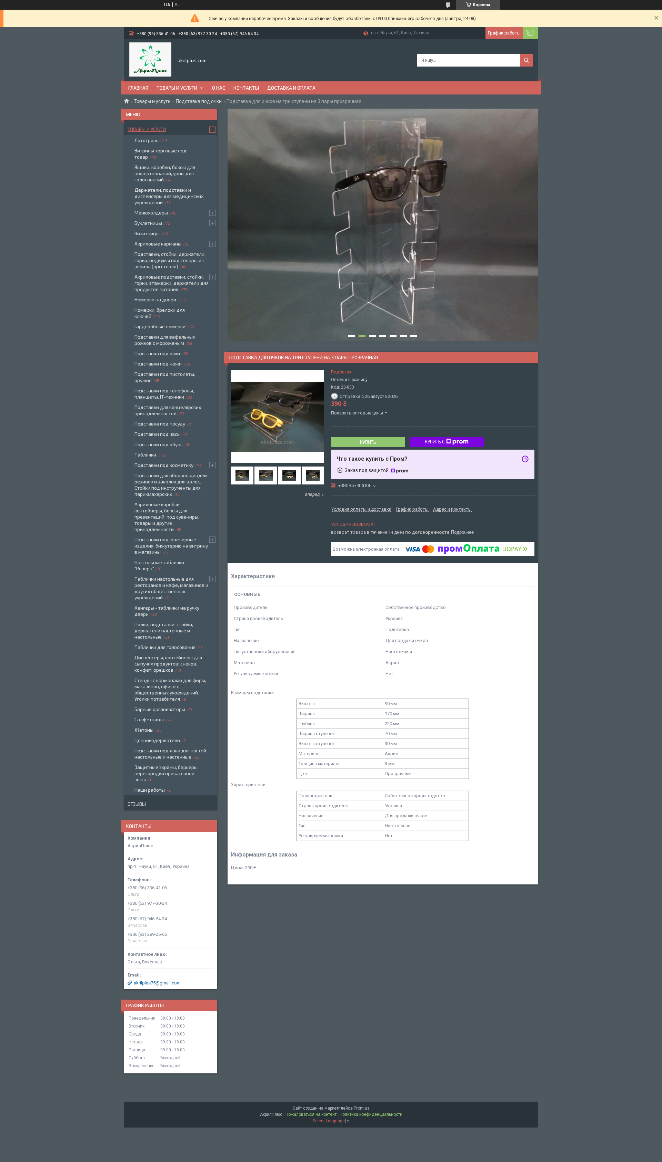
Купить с (434, 441)
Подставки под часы (157, 434)
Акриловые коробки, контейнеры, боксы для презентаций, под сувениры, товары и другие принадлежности (166, 516)
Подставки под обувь (158, 444)
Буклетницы (148, 223)
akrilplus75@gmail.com (157, 982)
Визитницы (147, 233)
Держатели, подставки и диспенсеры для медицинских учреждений (168, 196)
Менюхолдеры (151, 213)
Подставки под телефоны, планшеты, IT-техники (164, 394)
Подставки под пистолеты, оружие (164, 377)
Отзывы (137, 804)
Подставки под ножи (158, 364)
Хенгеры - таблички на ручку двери (166, 611)
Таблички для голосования (164, 647)
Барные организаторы (159, 709)
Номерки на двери (155, 299)
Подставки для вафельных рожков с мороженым (164, 340)
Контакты (246, 88)
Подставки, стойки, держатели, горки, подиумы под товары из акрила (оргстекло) (169, 260)
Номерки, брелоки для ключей (159, 313)
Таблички (145, 455)
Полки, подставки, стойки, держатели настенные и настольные (163, 630)
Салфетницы (149, 719)
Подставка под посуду (159, 424)
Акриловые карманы (157, 244)
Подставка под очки (199, 101)
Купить (368, 442)
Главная (138, 88)
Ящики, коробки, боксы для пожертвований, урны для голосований (164, 173)
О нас (218, 88)
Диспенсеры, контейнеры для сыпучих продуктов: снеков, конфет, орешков (168, 663)
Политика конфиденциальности (371, 1114)
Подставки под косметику (163, 465)
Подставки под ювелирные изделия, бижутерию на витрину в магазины (171, 546)
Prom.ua (362, 1108)
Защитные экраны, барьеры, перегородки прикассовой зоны (166, 773)
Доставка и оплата (291, 88)
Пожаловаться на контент (311, 1114)
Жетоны (143, 730)
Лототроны (147, 140)
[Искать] (526, 60)
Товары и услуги (177, 88)
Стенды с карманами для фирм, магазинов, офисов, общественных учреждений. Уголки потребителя (170, 689)
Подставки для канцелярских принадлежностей (167, 410)
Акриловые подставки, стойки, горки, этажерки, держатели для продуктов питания (171, 283)
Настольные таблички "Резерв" (159, 565)
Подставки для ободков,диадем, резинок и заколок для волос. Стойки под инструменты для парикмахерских (171, 484)
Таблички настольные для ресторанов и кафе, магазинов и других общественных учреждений (171, 588)
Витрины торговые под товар (160, 154)
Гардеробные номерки (159, 326)
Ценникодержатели (157, 740)
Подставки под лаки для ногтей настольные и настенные (170, 754)
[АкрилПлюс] (150, 59)
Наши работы (149, 790)
